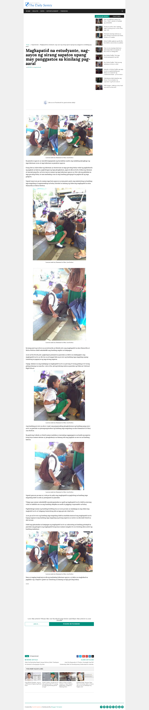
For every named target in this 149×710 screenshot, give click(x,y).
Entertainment (52, 11)
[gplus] (107, 707)
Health (35, 11)
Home (28, 11)
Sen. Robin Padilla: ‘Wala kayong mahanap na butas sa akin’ (113, 63)
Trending (64, 11)
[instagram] (110, 707)
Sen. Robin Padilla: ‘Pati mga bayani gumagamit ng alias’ (112, 56)
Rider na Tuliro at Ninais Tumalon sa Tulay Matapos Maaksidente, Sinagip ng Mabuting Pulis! (66, 684)
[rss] (113, 707)
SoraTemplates (36, 707)
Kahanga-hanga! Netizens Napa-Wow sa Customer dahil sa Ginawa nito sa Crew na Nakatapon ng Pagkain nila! (85, 684)
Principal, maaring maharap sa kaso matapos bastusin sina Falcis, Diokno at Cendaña (113, 35)
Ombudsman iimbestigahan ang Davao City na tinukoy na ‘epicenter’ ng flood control (113, 79)
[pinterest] (122, 707)
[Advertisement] (59, 29)
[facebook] (101, 707)
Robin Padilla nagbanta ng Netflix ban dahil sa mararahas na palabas (113, 42)
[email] (116, 707)
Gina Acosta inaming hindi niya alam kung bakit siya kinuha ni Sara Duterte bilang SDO (112, 49)
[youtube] (119, 707)
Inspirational (34, 44)
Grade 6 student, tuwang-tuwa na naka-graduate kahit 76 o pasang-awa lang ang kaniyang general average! (50, 684)
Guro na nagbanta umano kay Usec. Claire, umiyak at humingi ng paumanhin (113, 21)
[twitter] (104, 707)
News (42, 11)
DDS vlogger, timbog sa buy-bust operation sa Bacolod (113, 86)
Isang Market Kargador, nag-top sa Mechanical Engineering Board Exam (33, 684)
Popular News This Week (102, 17)
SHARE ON (72, 624)
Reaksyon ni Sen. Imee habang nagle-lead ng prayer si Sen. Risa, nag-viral (113, 28)
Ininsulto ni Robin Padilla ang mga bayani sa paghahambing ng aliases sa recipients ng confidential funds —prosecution (113, 72)
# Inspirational (34, 656)
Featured (117, 16)
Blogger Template (56, 707)
